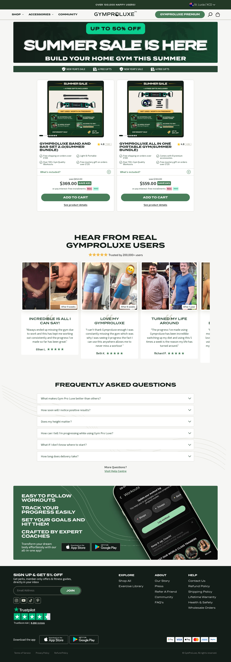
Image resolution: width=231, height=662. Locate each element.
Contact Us (196, 580)
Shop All (125, 580)
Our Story (162, 580)
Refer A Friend (166, 591)
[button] (41, 135)
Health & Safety (200, 602)
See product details (75, 204)
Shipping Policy (200, 591)
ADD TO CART (75, 197)
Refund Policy (199, 586)
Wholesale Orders (201, 607)
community (67, 14)
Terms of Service (22, 653)
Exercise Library (131, 586)
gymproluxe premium (180, 14)
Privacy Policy (42, 653)
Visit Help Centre (115, 471)
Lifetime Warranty (202, 597)
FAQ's (159, 602)
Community (164, 597)
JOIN (70, 591)
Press (159, 586)
